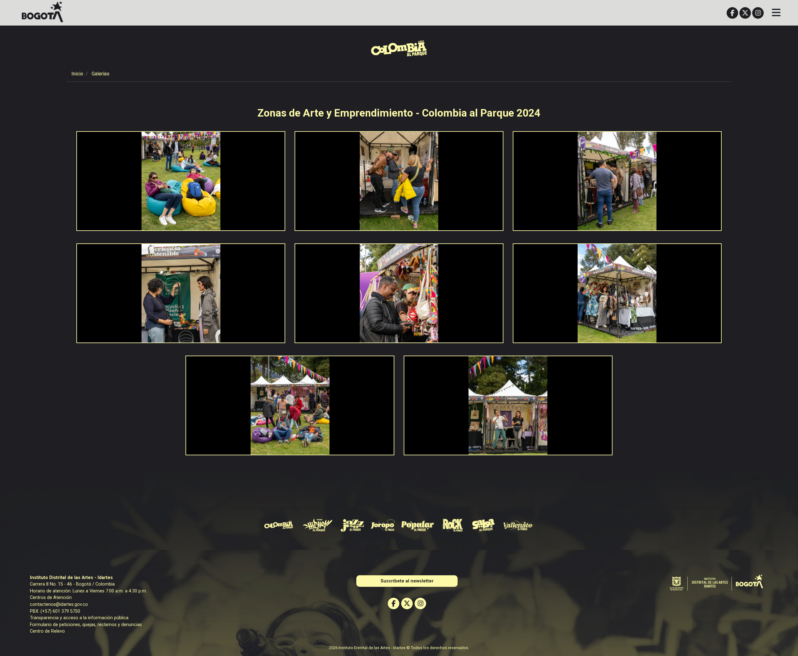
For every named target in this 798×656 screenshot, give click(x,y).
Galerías (100, 74)
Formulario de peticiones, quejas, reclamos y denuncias (86, 624)
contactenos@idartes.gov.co (59, 604)
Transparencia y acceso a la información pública (79, 617)
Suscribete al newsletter (407, 581)
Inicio (77, 74)
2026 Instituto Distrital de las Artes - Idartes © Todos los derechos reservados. (399, 647)
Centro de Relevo (47, 631)
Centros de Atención (51, 597)
